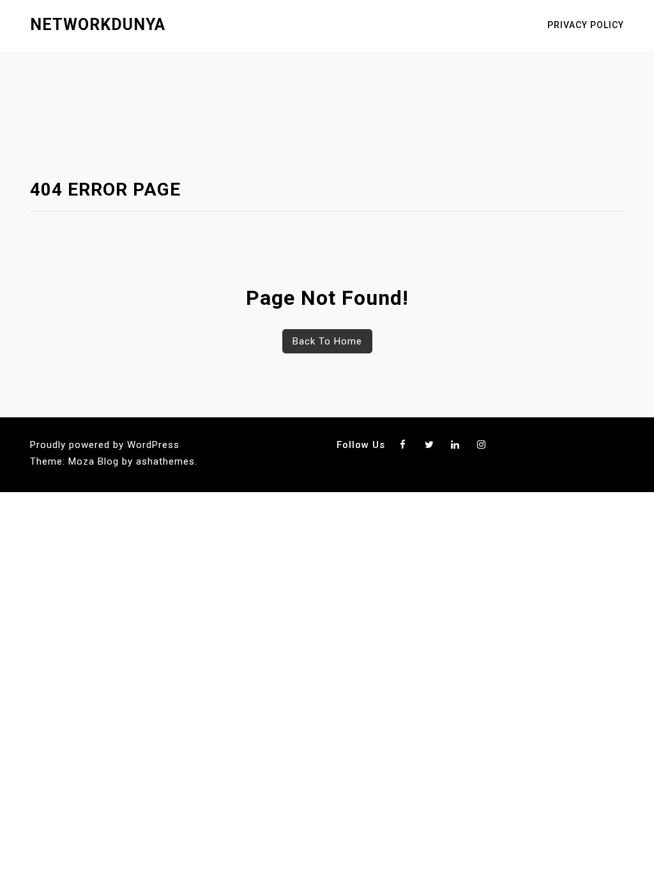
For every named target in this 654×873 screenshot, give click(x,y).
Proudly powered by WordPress (104, 445)
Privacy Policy (585, 25)
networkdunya (97, 24)
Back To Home (327, 341)
